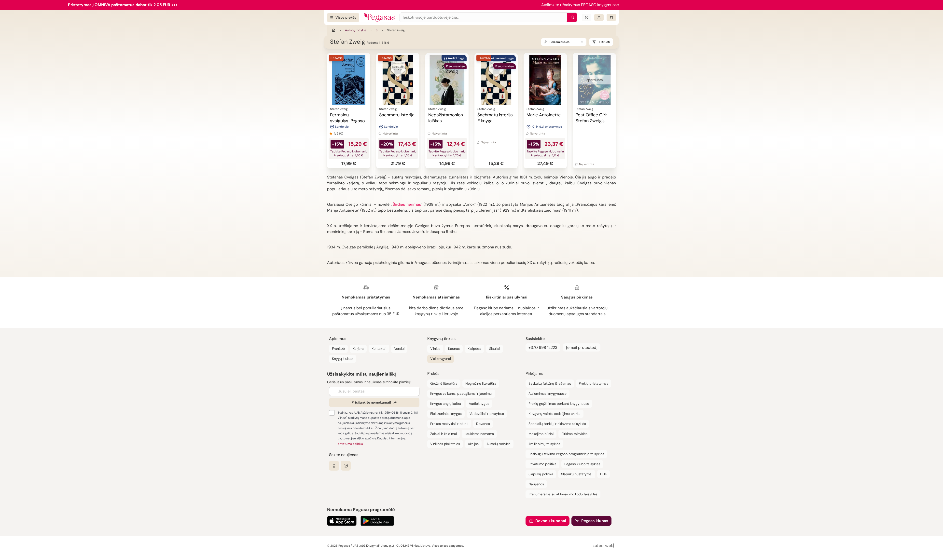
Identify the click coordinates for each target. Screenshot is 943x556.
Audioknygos (479, 403)
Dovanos (483, 423)
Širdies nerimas (407, 204)
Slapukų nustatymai (576, 474)
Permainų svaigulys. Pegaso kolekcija (347, 121)
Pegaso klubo (350, 151)
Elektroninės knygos (446, 413)
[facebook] (334, 466)
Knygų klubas (342, 358)
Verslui (399, 348)
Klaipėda (474, 348)
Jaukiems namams (479, 434)
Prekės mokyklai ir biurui (449, 423)
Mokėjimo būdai (541, 434)
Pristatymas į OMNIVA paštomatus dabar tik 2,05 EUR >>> (123, 4)
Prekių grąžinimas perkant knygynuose (558, 403)
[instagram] (346, 466)
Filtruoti (604, 42)
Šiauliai (494, 348)
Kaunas (454, 348)
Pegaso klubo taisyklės (582, 464)
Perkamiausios (559, 42)
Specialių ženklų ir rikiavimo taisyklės (557, 423)
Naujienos (536, 484)
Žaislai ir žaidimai (443, 434)
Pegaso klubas (594, 520)
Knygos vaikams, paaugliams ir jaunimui (461, 393)
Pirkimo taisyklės (574, 434)
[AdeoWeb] (604, 545)
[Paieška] (571, 17)
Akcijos (473, 444)
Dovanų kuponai (550, 520)
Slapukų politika (540, 474)
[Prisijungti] (599, 17)
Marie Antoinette (544, 115)
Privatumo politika (542, 464)
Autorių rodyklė (355, 30)
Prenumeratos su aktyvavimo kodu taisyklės (562, 494)
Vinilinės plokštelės (445, 444)
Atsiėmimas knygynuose (547, 393)
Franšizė (338, 348)
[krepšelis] (611, 17)
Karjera (358, 348)
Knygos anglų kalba (445, 403)
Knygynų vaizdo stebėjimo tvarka (554, 413)
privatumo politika (350, 444)
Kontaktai (379, 348)
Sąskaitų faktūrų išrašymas (549, 383)
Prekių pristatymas (593, 383)
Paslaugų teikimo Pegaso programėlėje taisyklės (566, 454)
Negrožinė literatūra (480, 383)
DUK (603, 474)
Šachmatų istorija (397, 115)
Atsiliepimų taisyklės (544, 444)
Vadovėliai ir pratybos (487, 413)
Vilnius (435, 348)
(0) (341, 134)
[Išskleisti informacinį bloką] (586, 17)
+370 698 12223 (542, 347)
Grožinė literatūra (444, 383)
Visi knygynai (440, 358)
